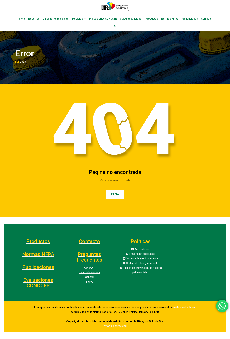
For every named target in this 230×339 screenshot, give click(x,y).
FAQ (115, 26)
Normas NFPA (169, 18)
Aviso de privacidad (115, 326)
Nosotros (34, 18)
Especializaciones (89, 272)
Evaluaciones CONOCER (103, 18)
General (89, 277)
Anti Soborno (142, 249)
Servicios (77, 18)
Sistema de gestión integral (142, 258)
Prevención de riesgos (142, 253)
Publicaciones (189, 18)
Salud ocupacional (131, 18)
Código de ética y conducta (142, 263)
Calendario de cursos (55, 18)
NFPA (89, 281)
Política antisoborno (184, 307)
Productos (151, 18)
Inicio (21, 18)
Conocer (89, 267)
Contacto (206, 18)
